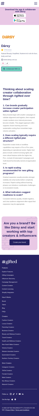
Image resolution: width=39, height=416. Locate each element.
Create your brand (19, 242)
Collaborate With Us (13, 69)
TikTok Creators (7, 370)
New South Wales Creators (10, 344)
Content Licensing (7, 289)
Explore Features (7, 271)
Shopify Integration (8, 292)
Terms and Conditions (22, 410)
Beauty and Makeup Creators (11, 334)
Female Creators (7, 374)
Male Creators (6, 377)
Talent (4, 304)
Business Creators (8, 330)
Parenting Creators (8, 327)
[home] (2, 3)
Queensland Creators (9, 355)
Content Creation (7, 285)
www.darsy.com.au (10, 60)
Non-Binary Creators (8, 381)
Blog (3, 308)
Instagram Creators (8, 367)
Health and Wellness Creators (11, 341)
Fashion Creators (7, 320)
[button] (35, 3)
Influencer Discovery (8, 278)
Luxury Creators (7, 323)
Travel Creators (7, 337)
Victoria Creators (7, 348)
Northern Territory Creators (10, 358)
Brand (4, 301)
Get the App (6, 399)
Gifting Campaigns (8, 275)
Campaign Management (9, 282)
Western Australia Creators (10, 351)
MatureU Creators (7, 384)
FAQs (4, 311)
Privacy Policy (10, 410)
